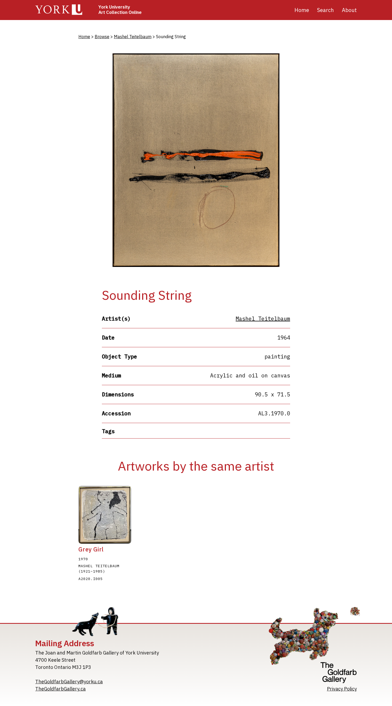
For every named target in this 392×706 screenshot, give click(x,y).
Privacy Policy (342, 689)
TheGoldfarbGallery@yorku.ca (69, 682)
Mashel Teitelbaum (132, 36)
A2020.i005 (90, 578)
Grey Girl (91, 549)
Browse (102, 36)
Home (301, 10)
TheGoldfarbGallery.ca (60, 689)
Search (325, 10)
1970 (83, 559)
